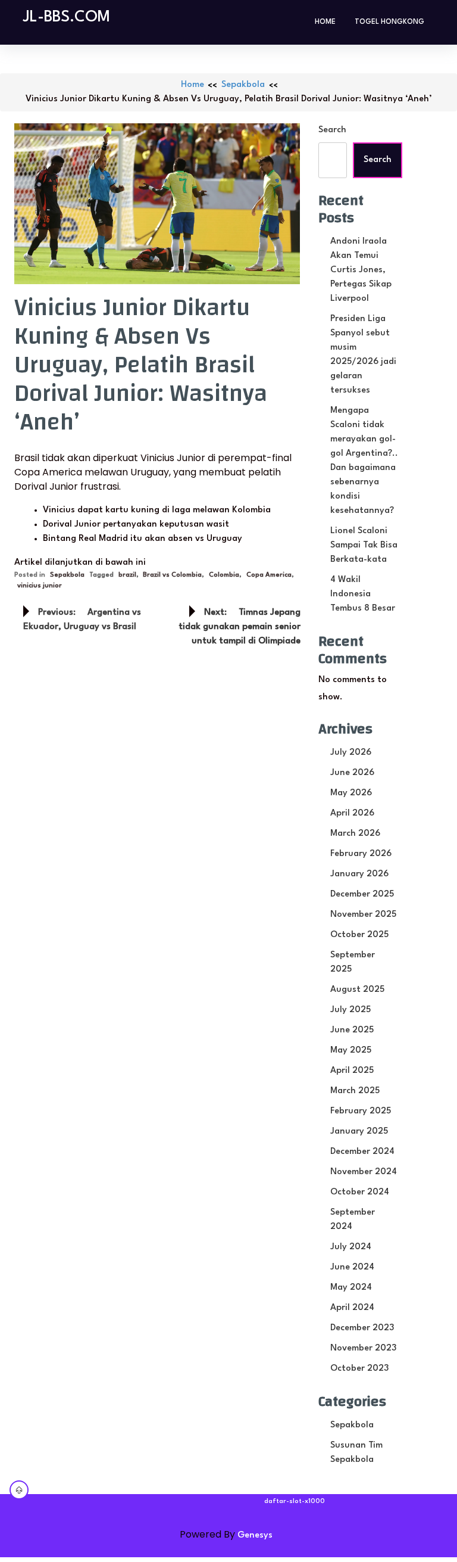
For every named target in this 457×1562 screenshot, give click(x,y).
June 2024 (352, 1267)
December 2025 (362, 894)
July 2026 (350, 752)
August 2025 (357, 989)
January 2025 (359, 1131)
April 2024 (352, 1307)
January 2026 (359, 874)
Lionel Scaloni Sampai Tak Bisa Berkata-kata (363, 545)
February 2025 (360, 1111)
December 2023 (362, 1328)
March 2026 (355, 833)
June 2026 (352, 772)
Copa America (269, 575)
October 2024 (359, 1192)
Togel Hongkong (389, 22)
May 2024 (351, 1287)
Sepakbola (243, 84)
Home (325, 22)
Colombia (224, 575)
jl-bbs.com (66, 17)
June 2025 (352, 1030)
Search (332, 130)
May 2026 (351, 793)
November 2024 (363, 1172)
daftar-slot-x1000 (294, 1501)
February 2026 (361, 854)
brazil (127, 575)
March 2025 (355, 1091)
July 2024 (350, 1247)
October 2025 (359, 935)
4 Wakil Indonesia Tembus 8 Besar (362, 594)
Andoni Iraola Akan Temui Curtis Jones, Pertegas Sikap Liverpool (361, 270)
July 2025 (350, 1010)
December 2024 (362, 1151)
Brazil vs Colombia (172, 575)
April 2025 (352, 1070)
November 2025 (363, 914)
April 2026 (352, 813)
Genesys (255, 1535)
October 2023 (359, 1368)
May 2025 (350, 1050)
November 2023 (363, 1348)
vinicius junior (39, 586)
